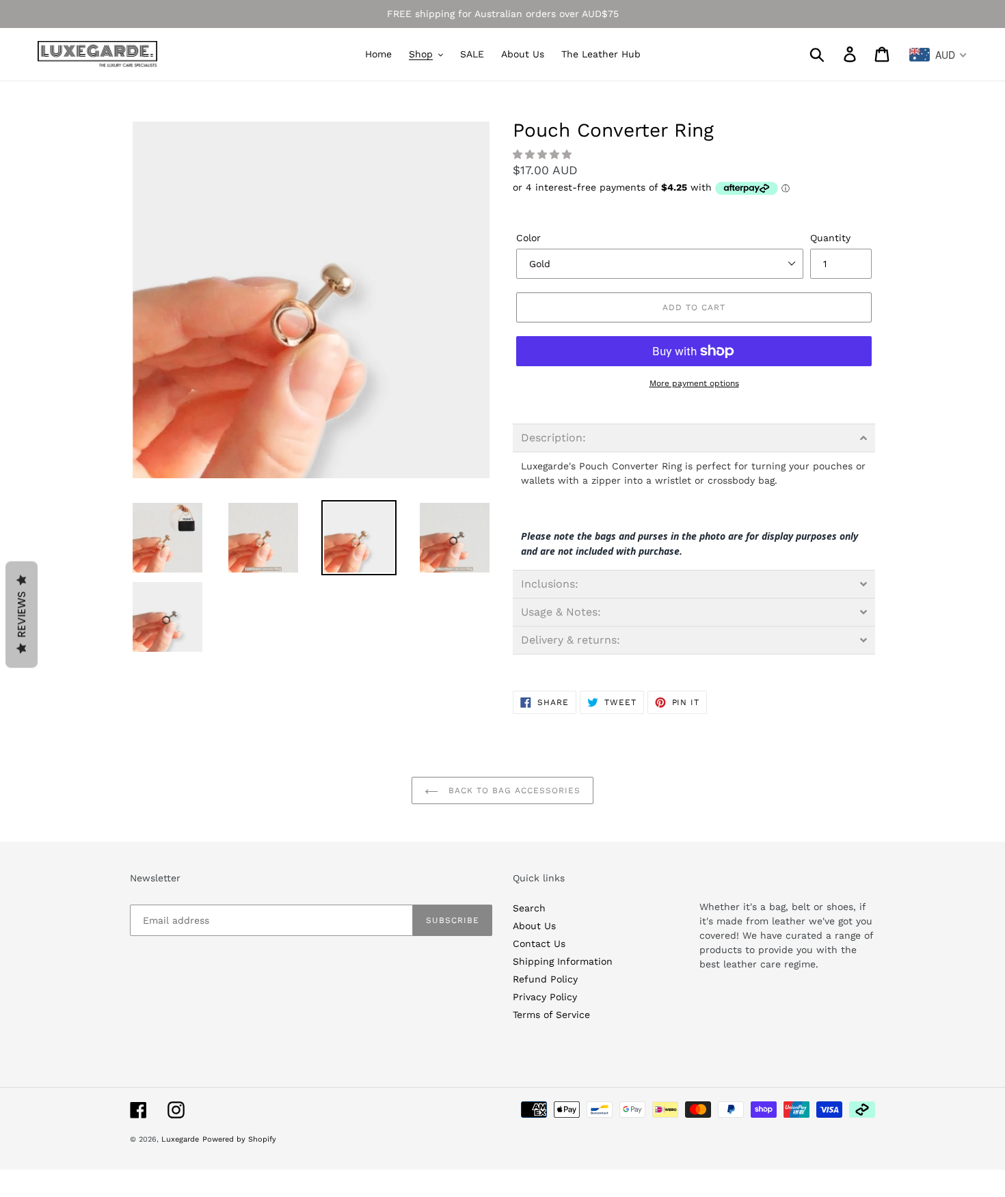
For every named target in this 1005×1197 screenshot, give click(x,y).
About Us (534, 925)
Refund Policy (545, 979)
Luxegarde (180, 1139)
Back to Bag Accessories (512, 790)
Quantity (830, 237)
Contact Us (539, 943)
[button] (544, 154)
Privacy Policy (545, 996)
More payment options (694, 383)
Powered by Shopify (239, 1139)
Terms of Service (551, 1014)
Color (528, 237)
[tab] (694, 438)
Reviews (21, 615)
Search (529, 908)
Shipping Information (563, 961)
